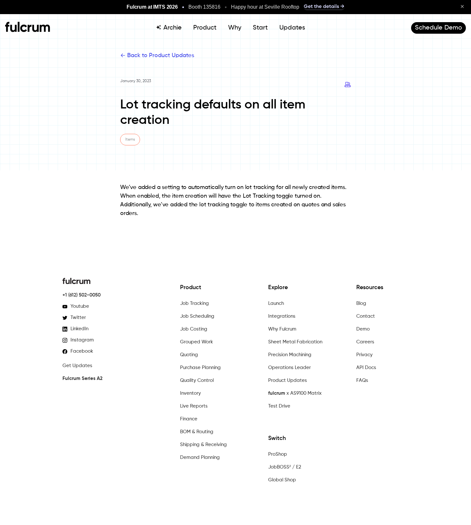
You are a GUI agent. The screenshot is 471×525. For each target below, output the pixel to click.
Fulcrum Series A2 (82, 378)
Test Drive (279, 406)
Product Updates (287, 380)
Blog (361, 303)
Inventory (190, 393)
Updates (292, 28)
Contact (365, 316)
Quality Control (197, 380)
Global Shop (282, 480)
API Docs (366, 367)
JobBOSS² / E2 (284, 467)
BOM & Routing (196, 431)
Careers (365, 342)
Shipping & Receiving (203, 444)
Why (234, 28)
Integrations (281, 316)
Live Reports (194, 406)
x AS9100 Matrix (295, 393)
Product (205, 28)
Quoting (189, 354)
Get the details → (324, 6)
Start (260, 28)
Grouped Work (196, 342)
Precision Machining (289, 354)
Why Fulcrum (282, 329)
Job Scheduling (197, 316)
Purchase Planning (200, 367)
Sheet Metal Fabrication (295, 342)
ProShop (277, 454)
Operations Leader (289, 367)
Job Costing (193, 329)
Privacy (364, 354)
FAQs (362, 380)
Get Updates (77, 365)
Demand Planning (200, 457)
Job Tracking (194, 303)
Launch (276, 303)
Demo (363, 329)
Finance (188, 419)
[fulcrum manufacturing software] (27, 30)
